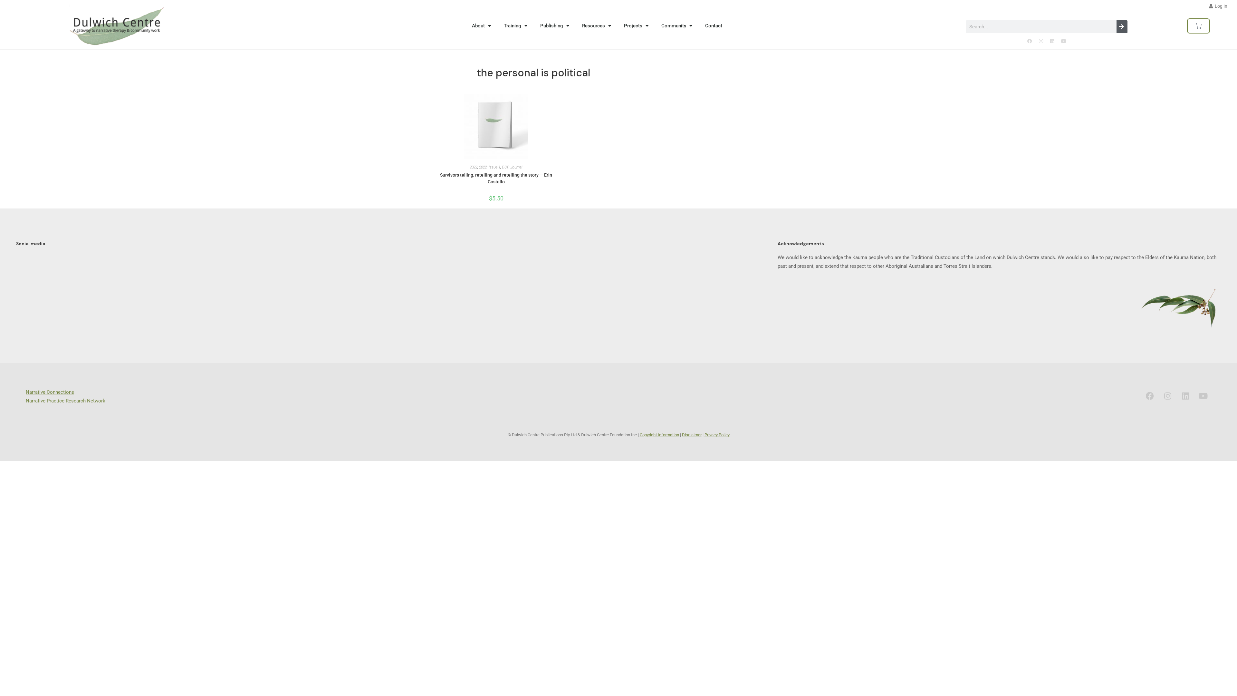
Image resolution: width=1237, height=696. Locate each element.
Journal (516, 167)
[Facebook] (1029, 41)
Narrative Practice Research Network (65, 401)
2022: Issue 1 (489, 167)
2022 (473, 167)
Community (673, 26)
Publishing (551, 26)
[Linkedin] (1052, 41)
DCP (505, 167)
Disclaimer (692, 434)
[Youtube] (1063, 41)
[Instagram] (1041, 41)
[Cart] (1198, 26)
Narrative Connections (50, 392)
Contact (713, 26)
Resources (593, 26)
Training (512, 26)
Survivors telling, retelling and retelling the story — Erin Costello (496, 178)
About (478, 26)
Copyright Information (659, 434)
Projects (633, 26)
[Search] (1122, 26)
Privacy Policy (717, 434)
